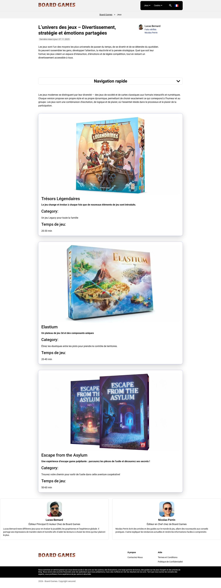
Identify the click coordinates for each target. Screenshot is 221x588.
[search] (170, 5)
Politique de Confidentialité (170, 561)
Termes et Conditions (167, 557)
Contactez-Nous (135, 557)
